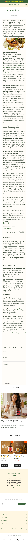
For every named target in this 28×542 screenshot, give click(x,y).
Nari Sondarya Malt (5, 455)
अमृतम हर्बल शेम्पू (7, 228)
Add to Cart (4, 465)
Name (5, 351)
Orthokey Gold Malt (16, 71)
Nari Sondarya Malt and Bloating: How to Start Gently (14, 421)
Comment (6, 364)
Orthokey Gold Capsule (11, 73)
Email (5, 358)
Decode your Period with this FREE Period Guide (14, 1)
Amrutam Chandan (18, 455)
